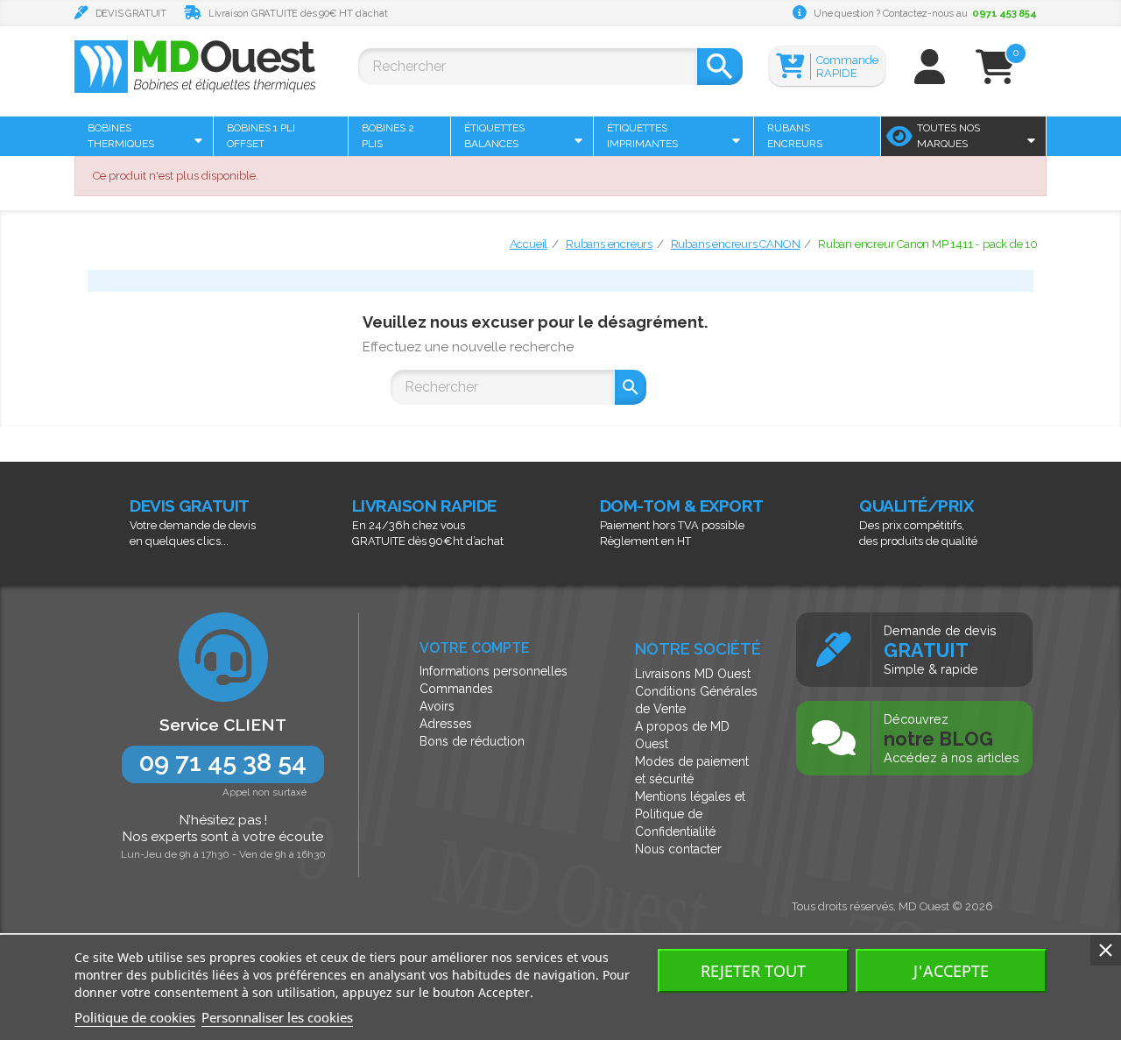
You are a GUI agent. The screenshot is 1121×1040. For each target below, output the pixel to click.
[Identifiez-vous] (929, 75)
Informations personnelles (493, 671)
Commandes (456, 689)
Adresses (445, 724)
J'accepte (951, 970)
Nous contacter (678, 849)
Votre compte (474, 648)
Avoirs (437, 706)
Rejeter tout (753, 970)
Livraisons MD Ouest (693, 674)
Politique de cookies (134, 1017)
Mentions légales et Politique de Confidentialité (690, 813)
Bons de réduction (472, 741)
